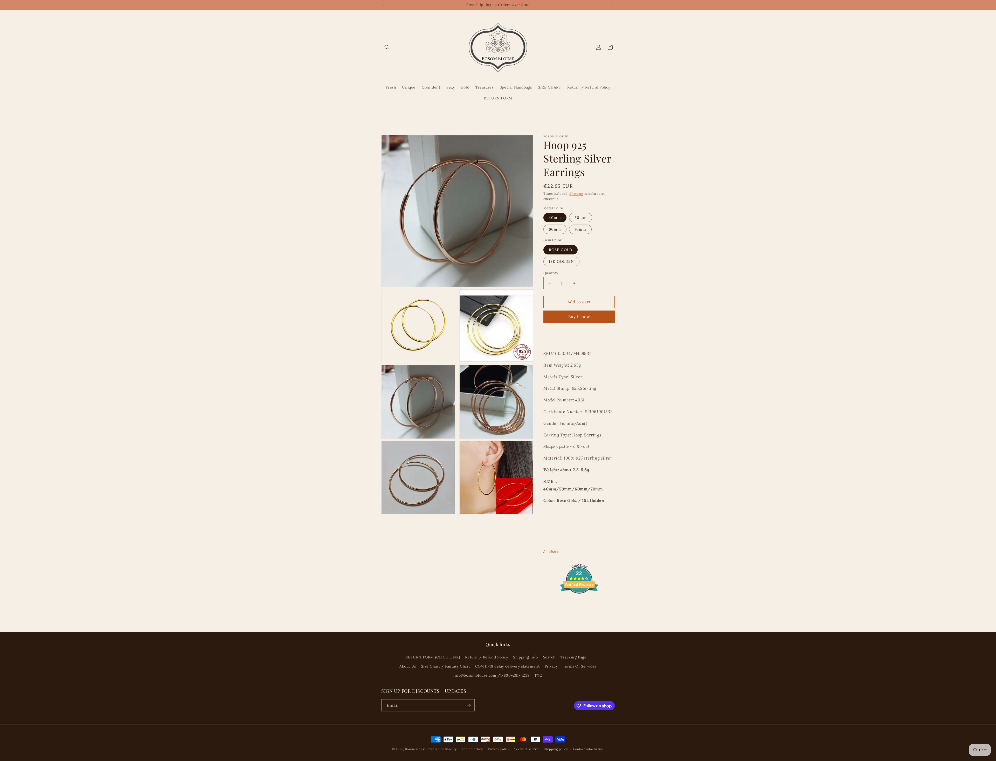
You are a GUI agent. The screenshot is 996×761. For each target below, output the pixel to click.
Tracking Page (574, 657)
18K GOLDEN (561, 261)
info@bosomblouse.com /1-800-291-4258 (491, 675)
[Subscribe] (468, 705)
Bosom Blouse (415, 749)
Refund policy (472, 749)
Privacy (551, 666)
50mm (581, 217)
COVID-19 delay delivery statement (507, 666)
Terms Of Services (579, 666)
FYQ (539, 675)
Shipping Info (525, 657)
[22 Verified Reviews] (579, 602)
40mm (555, 217)
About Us (407, 666)
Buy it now (579, 316)
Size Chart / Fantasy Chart (445, 666)
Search (549, 657)
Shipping (576, 194)
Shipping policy (556, 749)
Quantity (550, 273)
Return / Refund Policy (486, 657)
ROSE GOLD (560, 249)
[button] (387, 47)
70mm (580, 229)
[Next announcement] (613, 5)
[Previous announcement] (383, 5)
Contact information (588, 749)
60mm (555, 229)
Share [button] (554, 551)
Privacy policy (498, 749)
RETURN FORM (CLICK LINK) (432, 657)
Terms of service (526, 749)
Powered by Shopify (442, 749)
